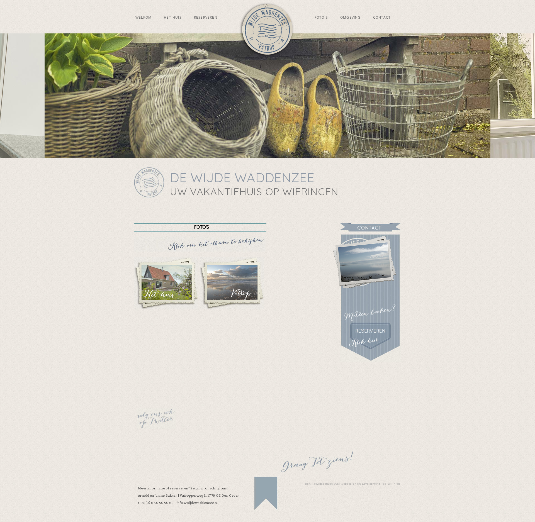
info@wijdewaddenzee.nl (197, 503)
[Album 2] (232, 307)
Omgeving (350, 17)
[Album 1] (166, 307)
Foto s (321, 17)
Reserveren (205, 17)
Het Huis (173, 17)
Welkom (143, 17)
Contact (382, 17)
